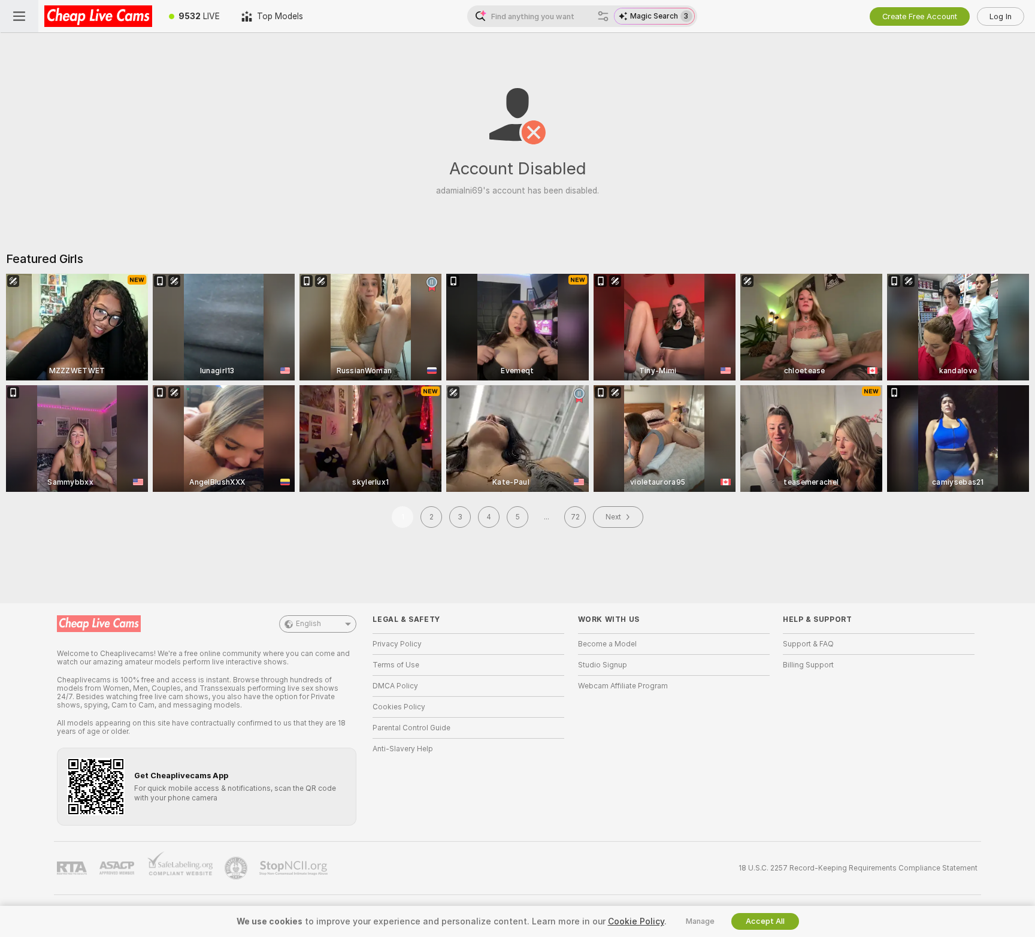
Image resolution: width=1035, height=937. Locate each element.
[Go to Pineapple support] (237, 868)
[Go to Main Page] (98, 16)
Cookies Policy (399, 707)
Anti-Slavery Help (403, 749)
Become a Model (607, 644)
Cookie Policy (636, 921)
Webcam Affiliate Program (623, 686)
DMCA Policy (395, 686)
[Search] (603, 16)
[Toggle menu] (19, 16)
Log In (1000, 16)
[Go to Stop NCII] (294, 868)
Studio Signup (602, 665)
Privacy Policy (397, 644)
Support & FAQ (808, 644)
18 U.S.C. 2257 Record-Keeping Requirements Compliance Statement (858, 868)
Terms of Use (396, 665)
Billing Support (808, 665)
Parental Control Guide (411, 728)
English (308, 623)
